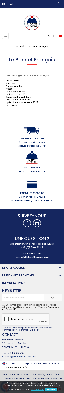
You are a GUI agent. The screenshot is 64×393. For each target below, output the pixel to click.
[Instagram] (37, 223)
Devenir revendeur (16, 91)
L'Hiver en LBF (13, 80)
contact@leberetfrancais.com (32, 257)
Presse (9, 88)
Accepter (51, 389)
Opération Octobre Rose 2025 (22, 102)
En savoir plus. (37, 389)
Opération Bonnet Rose (18, 97)
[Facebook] (27, 223)
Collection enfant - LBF (18, 99)
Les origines (12, 105)
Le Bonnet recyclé (15, 94)
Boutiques (11, 83)
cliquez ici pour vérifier (17, 367)
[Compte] (59, 4)
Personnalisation (14, 86)
